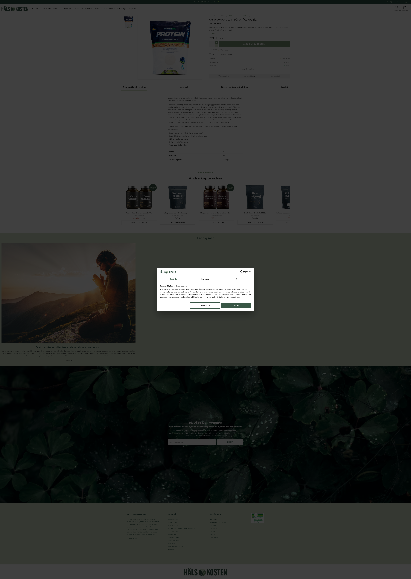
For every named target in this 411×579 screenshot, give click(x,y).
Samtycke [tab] (173, 279)
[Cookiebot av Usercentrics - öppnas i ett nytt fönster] (242, 272)
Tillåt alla (236, 305)
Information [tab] (205, 279)
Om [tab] (237, 279)
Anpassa (204, 305)
